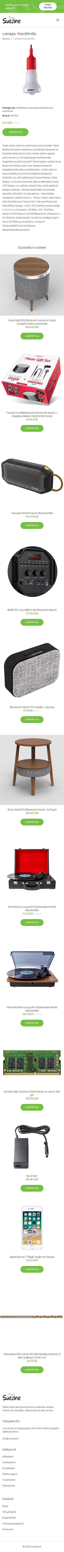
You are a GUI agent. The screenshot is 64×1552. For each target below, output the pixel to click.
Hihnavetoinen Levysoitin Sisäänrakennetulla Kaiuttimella (32, 1009)
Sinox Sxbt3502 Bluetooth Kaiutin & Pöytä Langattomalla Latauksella (32, 322)
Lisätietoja (15, 132)
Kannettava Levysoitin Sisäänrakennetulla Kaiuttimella (32, 908)
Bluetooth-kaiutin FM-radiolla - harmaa (32, 707)
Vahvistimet (8, 1485)
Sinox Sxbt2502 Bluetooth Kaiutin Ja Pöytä (32, 809)
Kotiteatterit (8, 1462)
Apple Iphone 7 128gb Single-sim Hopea (32, 1256)
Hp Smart (32, 1175)
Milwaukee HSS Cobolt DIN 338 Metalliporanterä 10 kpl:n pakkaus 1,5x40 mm (32, 1356)
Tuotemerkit (8, 1479)
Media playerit (10, 1473)
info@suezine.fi (10, 1438)
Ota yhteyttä (9, 1511)
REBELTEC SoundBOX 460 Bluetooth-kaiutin (32, 610)
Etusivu (6, 38)
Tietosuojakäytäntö (13, 1523)
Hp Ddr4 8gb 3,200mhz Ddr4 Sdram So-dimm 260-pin (32, 1093)
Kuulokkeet (8, 1468)
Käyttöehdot (9, 1517)
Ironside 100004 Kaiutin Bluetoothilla (32, 513)
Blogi (5, 1506)
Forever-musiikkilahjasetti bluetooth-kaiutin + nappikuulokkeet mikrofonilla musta (32, 414)
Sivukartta (7, 1529)
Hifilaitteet (21, 107)
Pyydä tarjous (47, 6)
